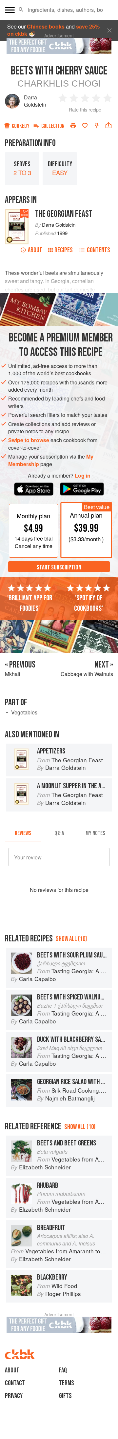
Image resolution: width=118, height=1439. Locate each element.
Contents (98, 250)
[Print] (73, 126)
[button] (21, 10)
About (35, 250)
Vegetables (24, 712)
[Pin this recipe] (97, 126)
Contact (15, 1383)
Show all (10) (71, 939)
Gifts (65, 1396)
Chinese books (46, 26)
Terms (66, 1383)
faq (63, 1370)
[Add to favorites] (85, 126)
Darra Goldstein (35, 100)
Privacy (14, 1396)
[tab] (23, 833)
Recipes (63, 250)
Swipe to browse (28, 440)
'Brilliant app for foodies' (29, 603)
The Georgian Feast (63, 214)
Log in (82, 475)
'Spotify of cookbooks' (88, 603)
